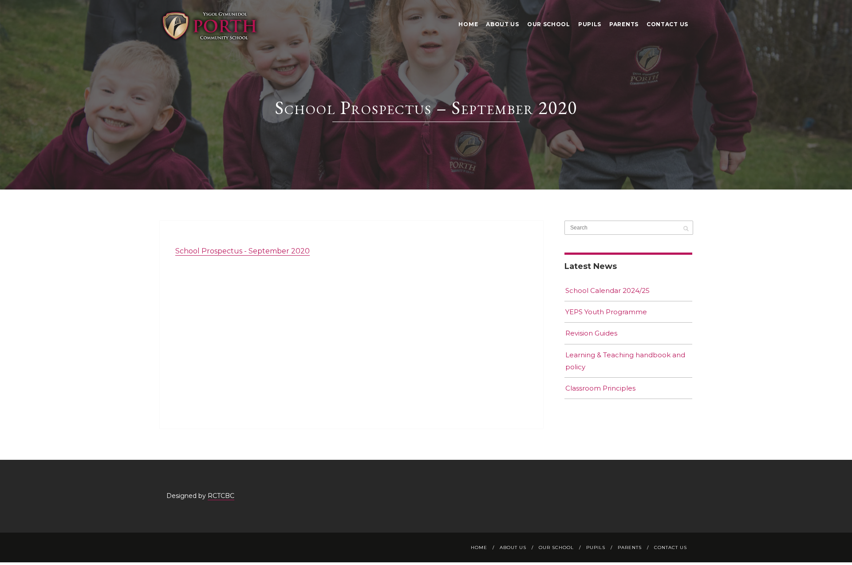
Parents (624, 24)
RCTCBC (221, 496)
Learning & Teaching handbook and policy (625, 361)
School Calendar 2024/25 (607, 290)
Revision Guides (591, 333)
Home (468, 24)
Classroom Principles (600, 388)
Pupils (589, 24)
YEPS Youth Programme (606, 312)
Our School (548, 24)
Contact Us (667, 24)
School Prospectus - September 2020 (242, 251)
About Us (502, 24)
